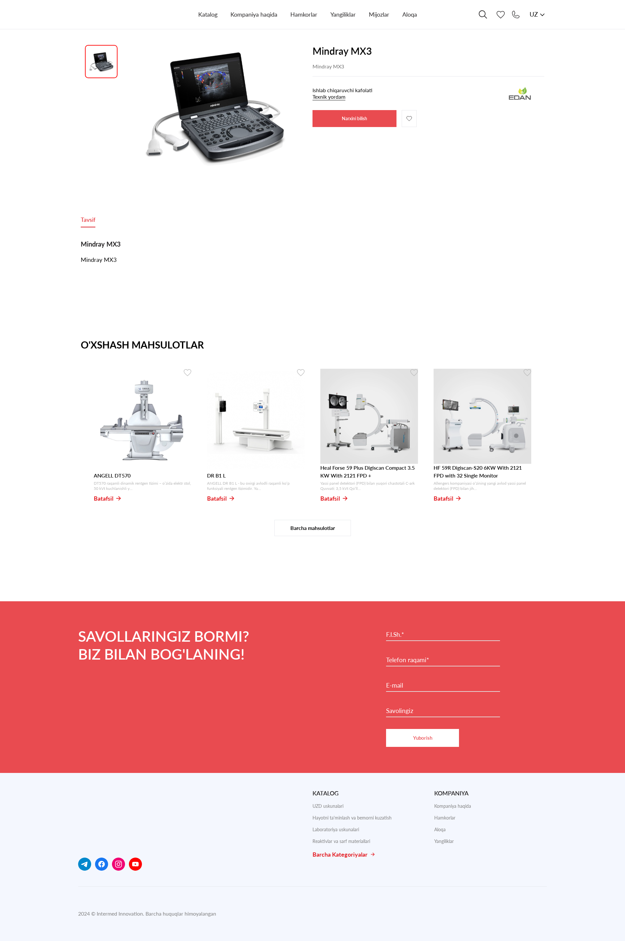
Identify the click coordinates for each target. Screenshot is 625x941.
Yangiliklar (444, 841)
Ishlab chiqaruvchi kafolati (342, 93)
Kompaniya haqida (452, 806)
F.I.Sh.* (395, 634)
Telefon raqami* (407, 660)
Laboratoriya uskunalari (335, 829)
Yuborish (422, 738)
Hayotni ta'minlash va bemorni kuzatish (352, 817)
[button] (214, 107)
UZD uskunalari (327, 806)
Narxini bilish (354, 118)
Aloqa (440, 829)
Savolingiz (399, 710)
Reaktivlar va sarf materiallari (341, 841)
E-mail (394, 685)
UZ (534, 14)
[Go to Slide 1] (101, 61)
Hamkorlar (444, 817)
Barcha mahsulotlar (312, 528)
